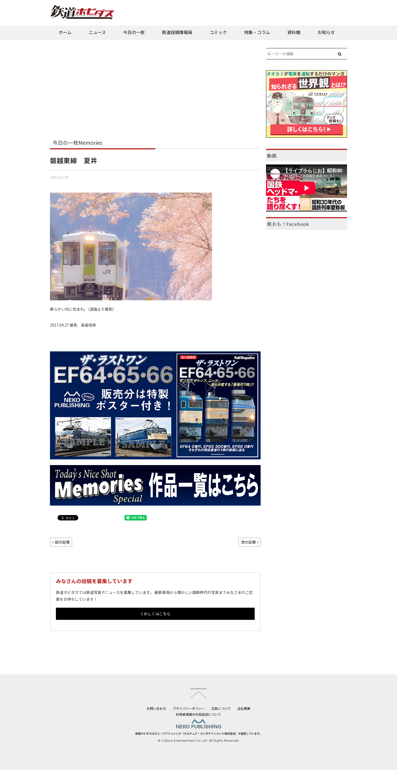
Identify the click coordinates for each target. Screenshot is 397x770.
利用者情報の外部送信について (198, 714)
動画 (272, 155)
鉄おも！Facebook (288, 224)
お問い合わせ (156, 708)
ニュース (97, 32)
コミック (218, 32)
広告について (221, 708)
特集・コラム (257, 32)
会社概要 (243, 708)
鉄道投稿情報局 (177, 32)
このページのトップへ (198, 693)
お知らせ (326, 32)
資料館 (293, 32)
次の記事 (248, 542)
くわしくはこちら (155, 613)
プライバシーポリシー (189, 708)
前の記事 (62, 542)
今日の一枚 (134, 32)
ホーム (65, 32)
